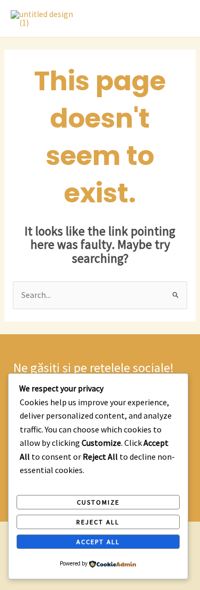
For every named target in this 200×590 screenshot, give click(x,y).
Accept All (98, 541)
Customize (98, 502)
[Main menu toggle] (178, 18)
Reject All (97, 521)
